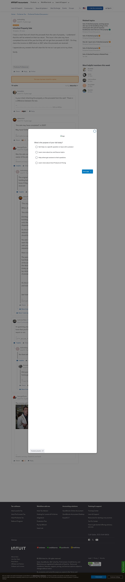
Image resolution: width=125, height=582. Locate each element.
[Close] (95, 131)
